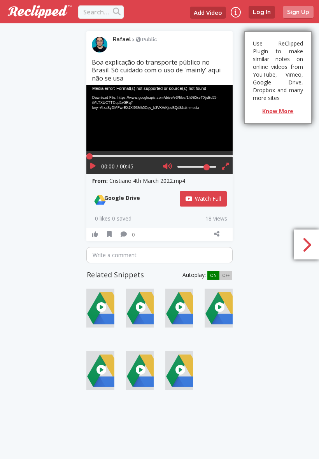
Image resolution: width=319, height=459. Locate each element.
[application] (159, 118)
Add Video (208, 12)
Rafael (122, 39)
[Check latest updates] (236, 12)
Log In (262, 12)
